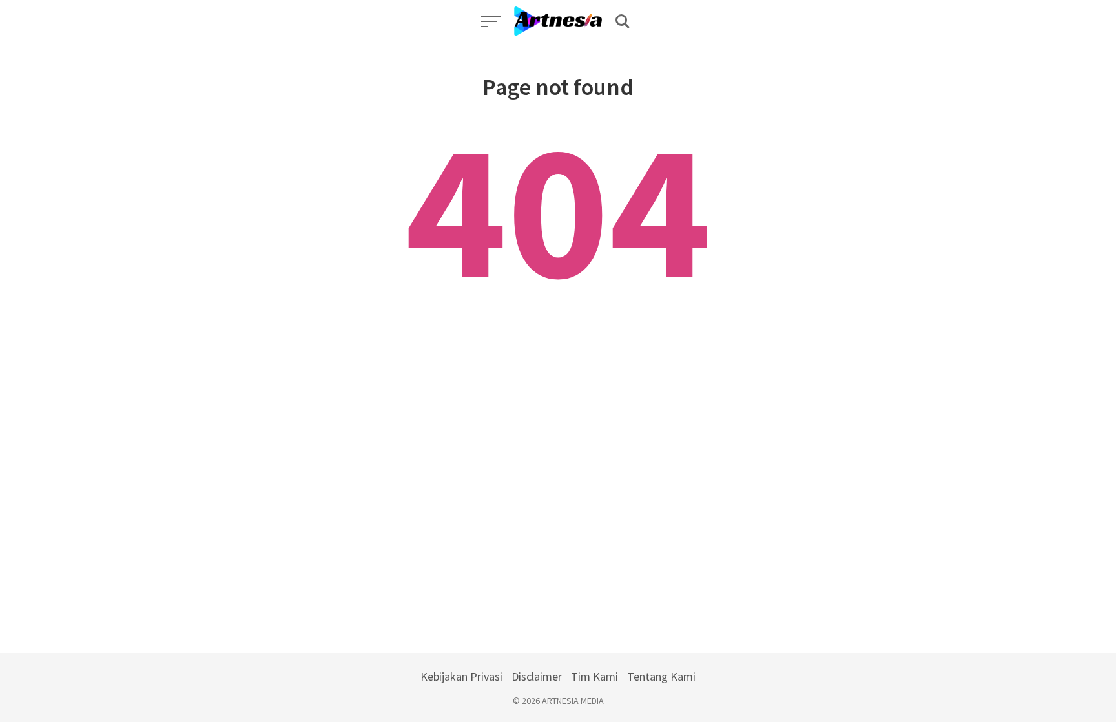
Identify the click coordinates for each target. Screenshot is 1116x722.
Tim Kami (594, 676)
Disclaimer (537, 676)
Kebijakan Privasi (461, 676)
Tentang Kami (661, 676)
